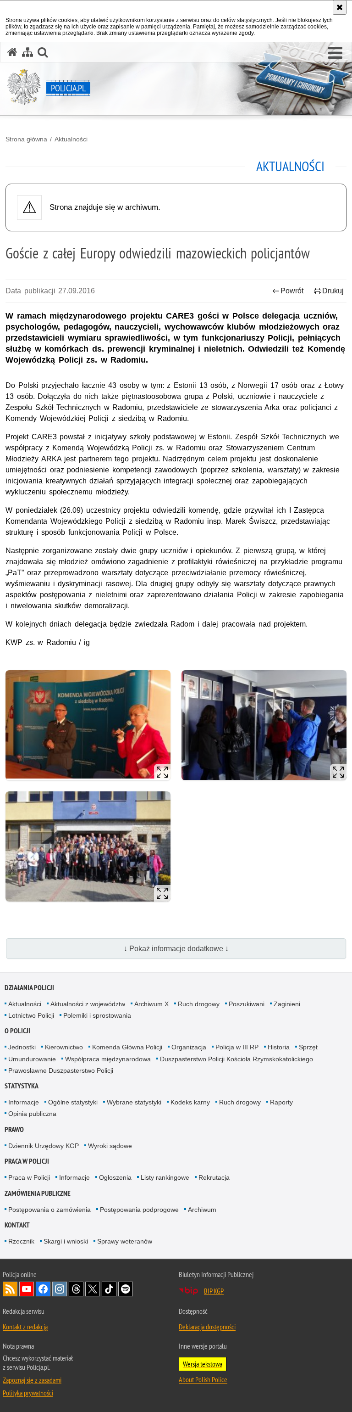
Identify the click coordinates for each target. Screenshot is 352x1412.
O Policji (17, 1031)
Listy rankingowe (165, 1177)
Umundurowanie (32, 1059)
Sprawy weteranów (124, 1241)
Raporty (281, 1102)
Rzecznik (21, 1241)
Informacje (23, 1102)
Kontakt (17, 1225)
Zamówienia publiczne (38, 1193)
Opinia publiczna (32, 1113)
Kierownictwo (64, 1047)
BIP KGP (214, 1290)
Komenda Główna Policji (127, 1047)
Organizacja (188, 1047)
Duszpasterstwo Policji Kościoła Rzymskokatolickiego (236, 1059)
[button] (335, 53)
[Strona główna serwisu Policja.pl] (12, 52)
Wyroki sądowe (110, 1145)
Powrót (291, 291)
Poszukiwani (246, 1004)
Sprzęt (308, 1047)
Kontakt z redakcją (25, 1326)
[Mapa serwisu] (27, 52)
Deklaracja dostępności (207, 1326)
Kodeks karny (190, 1102)
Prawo (14, 1129)
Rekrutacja (214, 1177)
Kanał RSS (10, 1289)
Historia (279, 1047)
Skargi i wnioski (66, 1241)
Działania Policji (29, 987)
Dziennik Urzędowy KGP (43, 1145)
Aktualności (71, 139)
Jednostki (22, 1047)
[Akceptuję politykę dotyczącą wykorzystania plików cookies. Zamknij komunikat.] (339, 7)
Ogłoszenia (115, 1177)
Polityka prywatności (28, 1392)
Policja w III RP (236, 1047)
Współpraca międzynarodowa (108, 1059)
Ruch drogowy (199, 1004)
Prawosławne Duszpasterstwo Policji (60, 1070)
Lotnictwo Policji (31, 1015)
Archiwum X (151, 1004)
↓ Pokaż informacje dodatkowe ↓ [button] (176, 949)
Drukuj (333, 291)
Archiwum (202, 1209)
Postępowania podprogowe (139, 1209)
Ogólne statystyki (73, 1102)
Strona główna (26, 139)
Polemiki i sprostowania (97, 1015)
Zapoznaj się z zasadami (32, 1379)
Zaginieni (287, 1004)
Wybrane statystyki (134, 1102)
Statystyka (21, 1086)
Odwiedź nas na (26, 1289)
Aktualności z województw (87, 1004)
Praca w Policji (27, 1161)
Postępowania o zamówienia (49, 1209)
